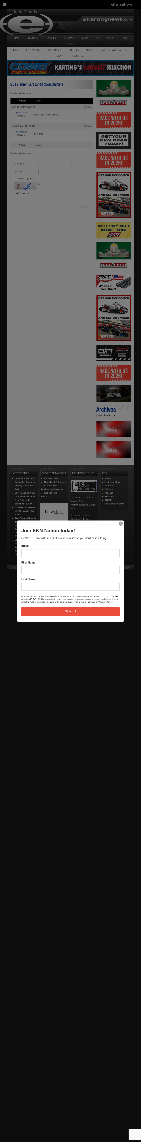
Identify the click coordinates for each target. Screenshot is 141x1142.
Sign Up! (70, 611)
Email (25, 545)
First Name (28, 562)
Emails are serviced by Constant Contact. (96, 601)
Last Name (28, 579)
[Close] (121, 524)
